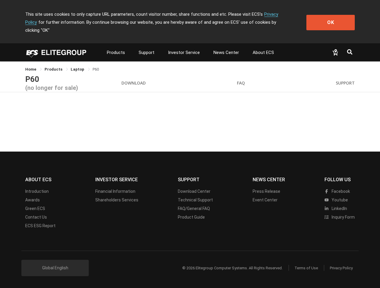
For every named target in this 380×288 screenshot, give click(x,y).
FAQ (241, 83)
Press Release (266, 191)
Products (116, 52)
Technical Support (195, 200)
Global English (55, 267)
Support (146, 52)
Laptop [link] (78, 69)
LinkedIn (339, 208)
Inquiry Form (343, 217)
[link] (54, 69)
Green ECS (35, 208)
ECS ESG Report (40, 225)
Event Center (265, 200)
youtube (339, 200)
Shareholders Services (116, 200)
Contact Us (36, 217)
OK (330, 22)
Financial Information (115, 191)
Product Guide (191, 217)
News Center (226, 52)
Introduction (37, 191)
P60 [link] (96, 69)
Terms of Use (306, 268)
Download (133, 83)
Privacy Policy (341, 268)
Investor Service (184, 52)
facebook (340, 191)
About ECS (263, 52)
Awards (32, 200)
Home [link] (31, 69)
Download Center (194, 191)
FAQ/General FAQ (194, 208)
